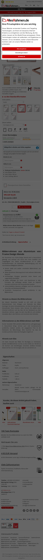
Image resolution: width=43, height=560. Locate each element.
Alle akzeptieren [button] (21, 49)
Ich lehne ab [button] (21, 56)
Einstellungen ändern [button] (21, 52)
